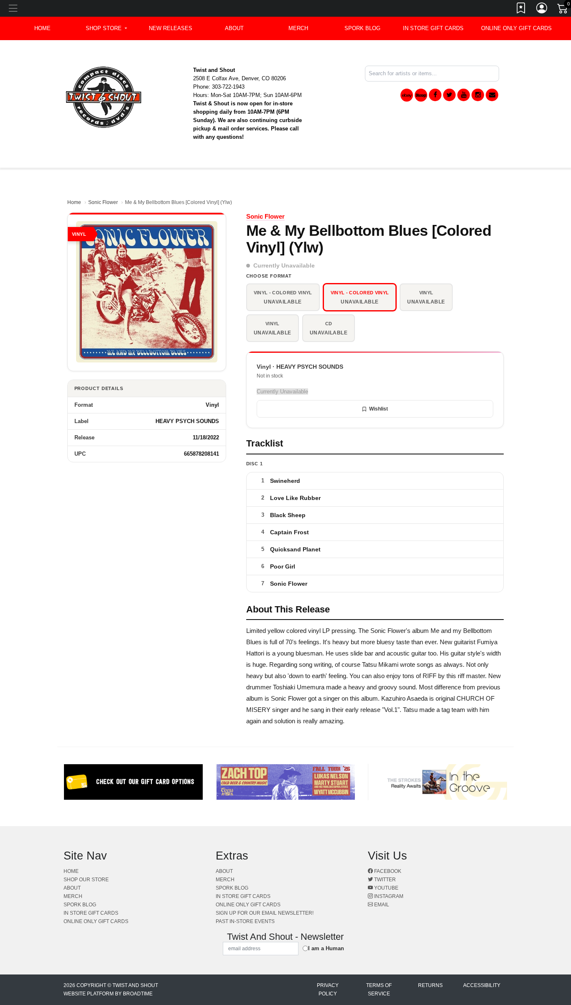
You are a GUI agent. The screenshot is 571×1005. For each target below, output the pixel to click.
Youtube (385, 888)
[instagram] (478, 95)
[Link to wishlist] (521, 9)
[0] (563, 10)
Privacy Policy (328, 989)
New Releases (170, 28)
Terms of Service (379, 989)
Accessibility (481, 985)
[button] (106, 28)
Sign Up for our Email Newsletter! (265, 913)
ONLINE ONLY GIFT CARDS (516, 28)
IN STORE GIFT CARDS (433, 28)
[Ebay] (407, 95)
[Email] (492, 95)
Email (381, 905)
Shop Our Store (86, 880)
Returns (430, 985)
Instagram (388, 896)
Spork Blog (362, 28)
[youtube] (463, 95)
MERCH (298, 28)
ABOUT (234, 28)
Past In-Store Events (245, 921)
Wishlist (378, 409)
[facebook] (435, 95)
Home (74, 202)
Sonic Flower (103, 202)
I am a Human (326, 948)
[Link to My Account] (542, 9)
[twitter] (449, 95)
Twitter (384, 880)
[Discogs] (421, 95)
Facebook (387, 871)
